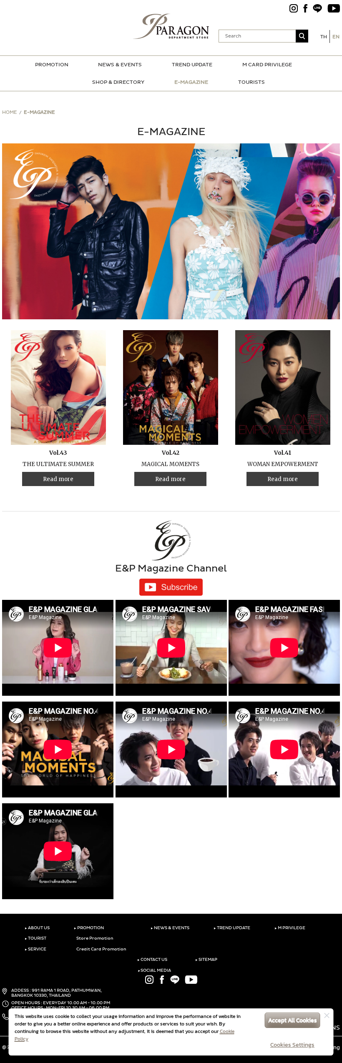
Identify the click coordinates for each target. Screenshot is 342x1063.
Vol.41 (282, 452)
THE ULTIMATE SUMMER (58, 464)
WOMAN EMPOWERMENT (282, 464)
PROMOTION (51, 65)
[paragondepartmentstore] (171, 25)
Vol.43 (58, 452)
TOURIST (35, 938)
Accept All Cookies (292, 1020)
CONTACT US (152, 959)
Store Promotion (94, 938)
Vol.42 (170, 452)
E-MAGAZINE (191, 82)
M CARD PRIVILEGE (267, 65)
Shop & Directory (118, 82)
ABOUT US (37, 927)
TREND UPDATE (192, 65)
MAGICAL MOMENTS (170, 464)
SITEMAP (206, 959)
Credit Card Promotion (100, 949)
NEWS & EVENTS (120, 65)
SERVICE (35, 949)
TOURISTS (251, 82)
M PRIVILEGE (289, 927)
